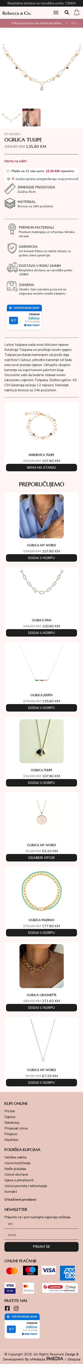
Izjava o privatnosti (18, 1180)
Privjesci (10, 1134)
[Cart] (77, 12)
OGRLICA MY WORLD (41, 545)
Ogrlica (9, 1117)
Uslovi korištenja (17, 1163)
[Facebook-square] (7, 1308)
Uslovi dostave (16, 1174)
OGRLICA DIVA (41, 620)
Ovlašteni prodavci (20, 1199)
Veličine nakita (15, 1157)
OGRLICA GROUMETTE (41, 995)
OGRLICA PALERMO (41, 920)
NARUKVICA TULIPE (41, 455)
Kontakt (10, 1191)
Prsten (9, 1111)
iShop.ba (74, 1359)
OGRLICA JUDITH (41, 695)
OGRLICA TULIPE (41, 770)
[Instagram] (16, 1308)
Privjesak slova (16, 1128)
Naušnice (11, 1139)
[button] (56, 12)
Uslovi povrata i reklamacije (25, 1186)
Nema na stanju (41, 467)
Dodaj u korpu (41, 558)
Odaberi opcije (41, 858)
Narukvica (11, 1122)
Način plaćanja (15, 1168)
